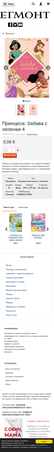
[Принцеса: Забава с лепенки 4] (27, 68)
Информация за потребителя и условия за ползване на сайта (26, 337)
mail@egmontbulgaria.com (13, 414)
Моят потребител (12, 369)
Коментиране (32, 134)
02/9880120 (27, 412)
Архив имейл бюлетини (14, 347)
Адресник (9, 373)
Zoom (28, 101)
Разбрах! (44, 441)
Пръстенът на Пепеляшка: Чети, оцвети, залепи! (15, 237)
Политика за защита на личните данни (20, 333)
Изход (7, 384)
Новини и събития (11, 344)
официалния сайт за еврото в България (31, 399)
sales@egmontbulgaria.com (13, 407)
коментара (19, 134)
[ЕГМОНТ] (25, 14)
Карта (28, 407)
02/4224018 (20, 405)
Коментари (23, 207)
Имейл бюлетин (11, 380)
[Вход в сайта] (40, 4)
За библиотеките (11, 341)
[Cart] (48, 4)
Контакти (8, 352)
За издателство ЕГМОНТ (14, 349)
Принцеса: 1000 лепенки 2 (38, 236)
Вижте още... (9, 207)
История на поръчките (14, 376)
